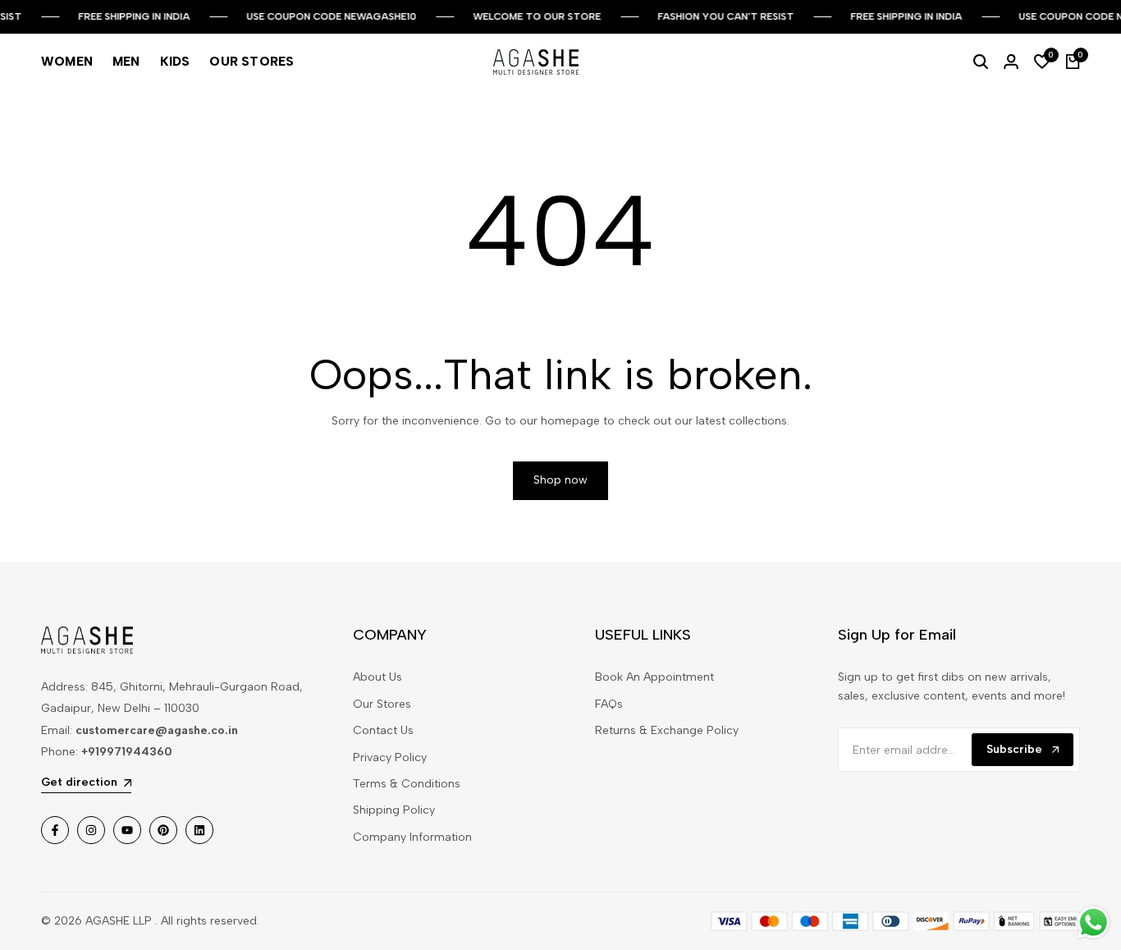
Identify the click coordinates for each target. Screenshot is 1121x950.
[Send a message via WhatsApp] (1093, 922)
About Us (377, 677)
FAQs (609, 704)
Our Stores (382, 704)
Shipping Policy (394, 810)
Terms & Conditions (406, 784)
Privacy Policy (390, 757)
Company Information (412, 837)
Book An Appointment (654, 677)
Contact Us (383, 730)
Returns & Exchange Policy (667, 730)
